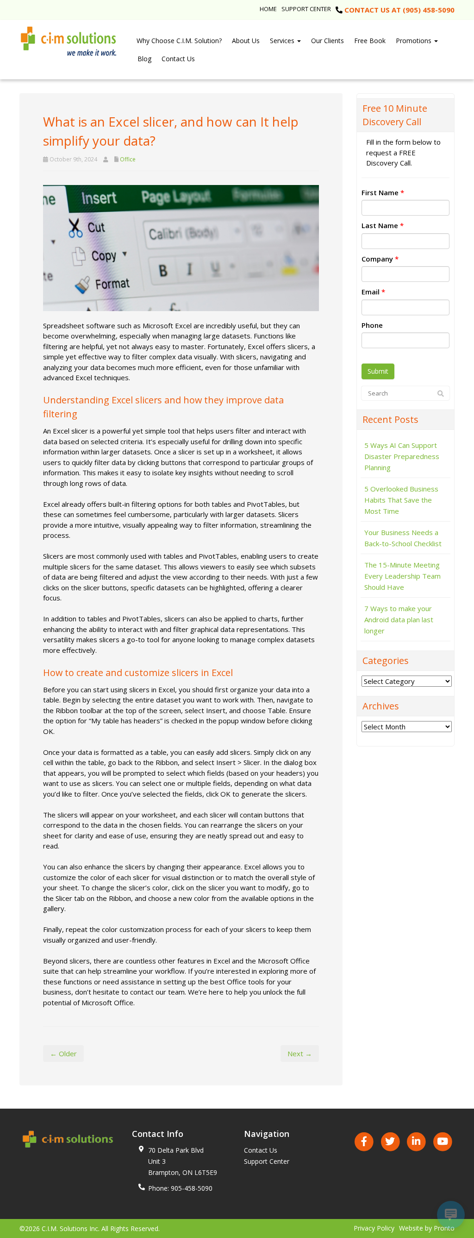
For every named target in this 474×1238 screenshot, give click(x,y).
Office (128, 159)
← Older (63, 1053)
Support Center (306, 9)
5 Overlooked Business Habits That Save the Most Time (401, 500)
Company (380, 258)
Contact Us (178, 58)
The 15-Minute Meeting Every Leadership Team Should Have (402, 576)
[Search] (440, 393)
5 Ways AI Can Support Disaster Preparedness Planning (401, 456)
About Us (246, 40)
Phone (372, 325)
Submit (378, 371)
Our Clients (327, 40)
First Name (383, 192)
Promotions (414, 40)
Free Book (370, 40)
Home (268, 9)
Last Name (383, 225)
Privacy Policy (374, 1228)
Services (283, 40)
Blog (144, 58)
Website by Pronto (427, 1228)
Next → (299, 1053)
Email (373, 291)
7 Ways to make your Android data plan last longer (398, 619)
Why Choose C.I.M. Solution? (179, 40)
